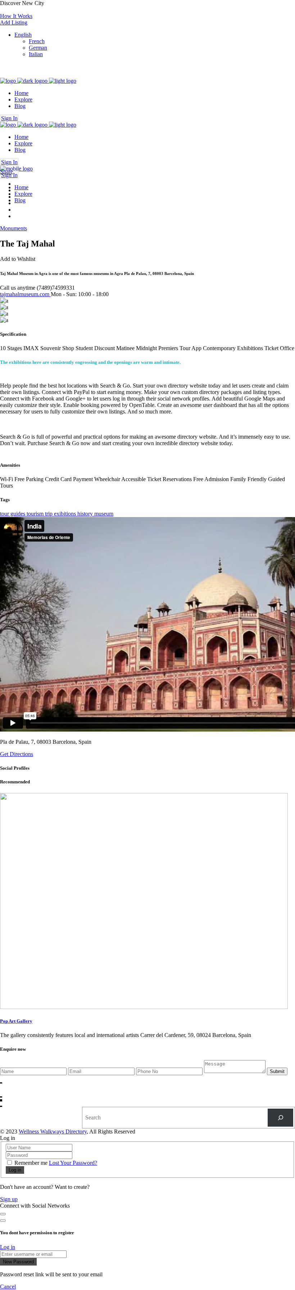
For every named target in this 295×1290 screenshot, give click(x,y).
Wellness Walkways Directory (53, 1131)
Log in (7, 1247)
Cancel (8, 1287)
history (85, 514)
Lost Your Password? (73, 1163)
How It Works (16, 16)
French (37, 41)
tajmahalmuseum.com (25, 294)
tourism (36, 514)
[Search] (280, 1117)
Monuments (13, 228)
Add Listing (13, 22)
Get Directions (16, 754)
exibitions (65, 514)
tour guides (13, 514)
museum (103, 514)
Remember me (30, 1163)
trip (49, 514)
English (23, 35)
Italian (36, 54)
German (38, 48)
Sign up (9, 1199)
